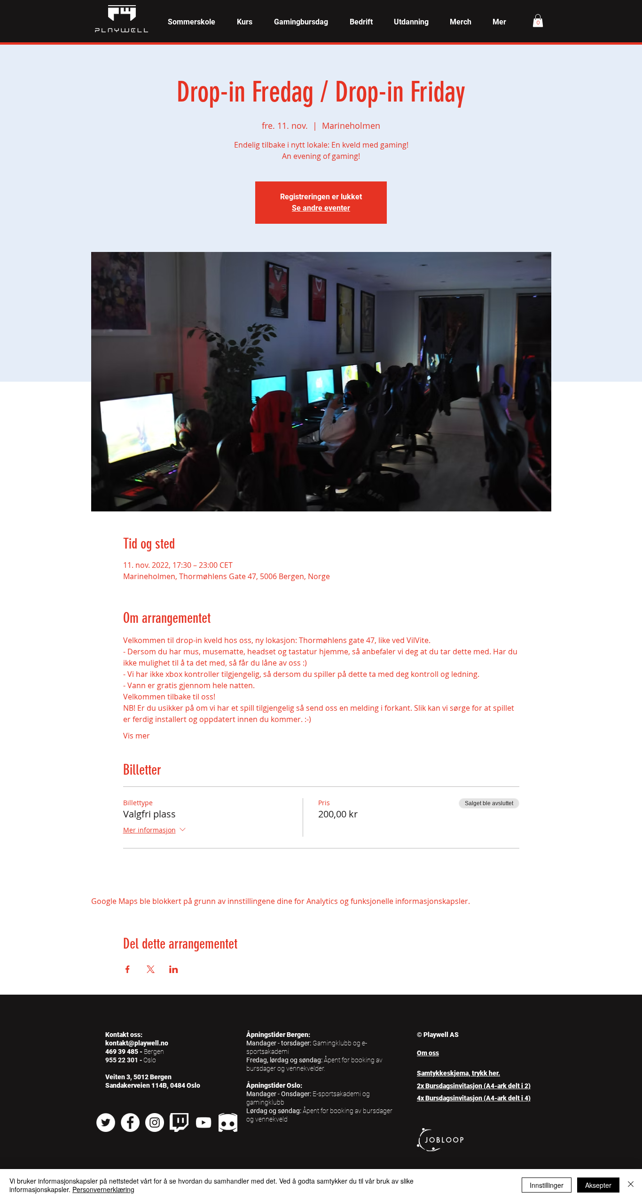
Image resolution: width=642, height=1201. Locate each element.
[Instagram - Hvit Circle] (154, 1122)
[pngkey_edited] (228, 1122)
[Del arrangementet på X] (150, 969)
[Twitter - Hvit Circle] (105, 1122)
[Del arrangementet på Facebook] (127, 969)
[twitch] (179, 1122)
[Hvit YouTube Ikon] (203, 1122)
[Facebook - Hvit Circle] (130, 1122)
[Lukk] (630, 1185)
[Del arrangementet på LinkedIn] (173, 969)
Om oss (428, 1053)
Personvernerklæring (103, 1189)
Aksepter (598, 1185)
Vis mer (136, 735)
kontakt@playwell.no (136, 1043)
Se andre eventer (321, 208)
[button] (244, 22)
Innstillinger (547, 1185)
